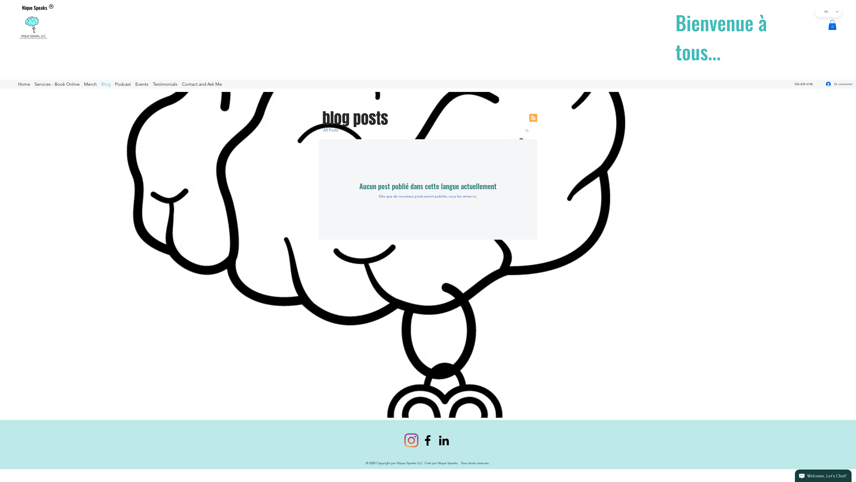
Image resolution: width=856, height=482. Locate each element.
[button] (832, 25)
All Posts (330, 130)
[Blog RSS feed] (533, 118)
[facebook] (428, 440)
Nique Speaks (34, 7)
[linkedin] (444, 440)
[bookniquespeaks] (411, 440)
